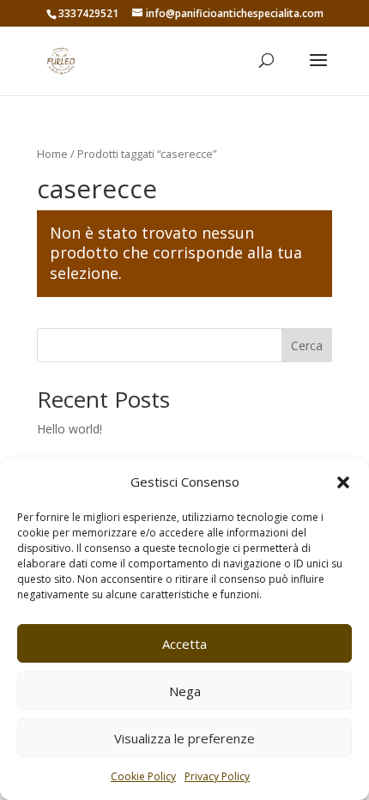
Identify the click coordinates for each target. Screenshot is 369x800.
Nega (185, 691)
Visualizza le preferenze (184, 738)
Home (52, 153)
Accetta (184, 643)
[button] (343, 482)
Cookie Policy (143, 776)
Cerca (307, 345)
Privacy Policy (217, 776)
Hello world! (69, 429)
